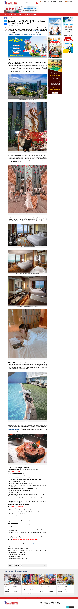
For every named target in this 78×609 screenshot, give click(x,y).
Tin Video (24, 14)
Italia (49, 588)
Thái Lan (6, 586)
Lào (13, 589)
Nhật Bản (24, 586)
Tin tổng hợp (9, 14)
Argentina (60, 591)
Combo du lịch (53, 1)
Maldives (7, 591)
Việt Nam (15, 14)
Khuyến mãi (15, 17)
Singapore (15, 586)
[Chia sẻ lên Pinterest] (21, 565)
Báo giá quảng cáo (27, 597)
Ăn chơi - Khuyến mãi (31, 14)
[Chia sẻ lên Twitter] (5, 21)
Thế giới (19, 14)
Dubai (24, 589)
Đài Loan (32, 589)
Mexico (66, 589)
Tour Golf (60, 1)
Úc (23, 591)
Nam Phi (59, 589)
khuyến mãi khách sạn (30, 561)
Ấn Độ (31, 591)
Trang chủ (10, 17)
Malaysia (7, 588)
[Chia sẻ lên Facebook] (5, 18)
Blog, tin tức (69, 1)
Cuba (66, 588)
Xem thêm (13, 593)
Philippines (15, 591)
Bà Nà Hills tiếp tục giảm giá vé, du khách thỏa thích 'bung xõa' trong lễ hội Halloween (25, 34)
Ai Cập (66, 591)
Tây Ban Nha (50, 591)
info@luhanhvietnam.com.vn (48, 605)
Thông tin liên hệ (18, 597)
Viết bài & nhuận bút (9, 597)
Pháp (49, 586)
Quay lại (44, 565)
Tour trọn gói (44, 1)
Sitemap (34, 597)
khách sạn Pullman (38, 561)
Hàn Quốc (32, 586)
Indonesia (14, 588)
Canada (59, 586)
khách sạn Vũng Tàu (15, 561)
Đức (41, 588)
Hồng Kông (32, 587)
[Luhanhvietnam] (11, 602)
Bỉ (40, 589)
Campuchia (7, 589)
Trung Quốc (25, 587)
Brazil (66, 586)
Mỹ (58, 588)
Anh (41, 586)
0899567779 (47, 597)
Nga (48, 589)
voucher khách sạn (22, 561)
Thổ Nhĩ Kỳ (42, 591)
